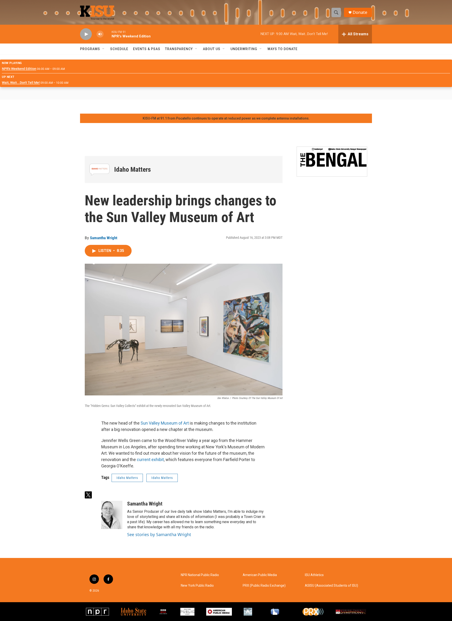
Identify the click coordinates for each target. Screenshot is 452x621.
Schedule (119, 49)
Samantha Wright (103, 237)
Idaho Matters (132, 169)
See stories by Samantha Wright (159, 534)
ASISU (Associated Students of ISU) (331, 585)
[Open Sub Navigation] (103, 49)
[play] (86, 34)
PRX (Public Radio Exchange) (264, 585)
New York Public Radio (197, 585)
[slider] (107, 34)
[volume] (100, 34)
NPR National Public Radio (200, 575)
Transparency (179, 49)
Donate (360, 12)
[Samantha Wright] (111, 515)
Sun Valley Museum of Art (165, 423)
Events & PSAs (146, 49)
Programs (90, 49)
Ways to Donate (282, 49)
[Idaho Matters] (99, 169)
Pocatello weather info (75, 107)
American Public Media (260, 575)
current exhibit (150, 459)
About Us (211, 49)
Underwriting (243, 49)
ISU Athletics (314, 575)
